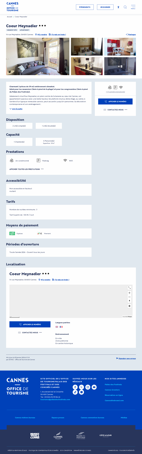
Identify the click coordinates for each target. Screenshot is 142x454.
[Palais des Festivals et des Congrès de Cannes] (81, 435)
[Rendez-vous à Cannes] (34, 436)
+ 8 (120, 66)
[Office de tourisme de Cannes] (17, 386)
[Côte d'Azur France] (105, 435)
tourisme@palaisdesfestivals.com (54, 399)
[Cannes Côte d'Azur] (58, 436)
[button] (125, 7)
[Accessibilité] (118, 7)
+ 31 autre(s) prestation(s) (115, 92)
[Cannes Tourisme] (12, 7)
